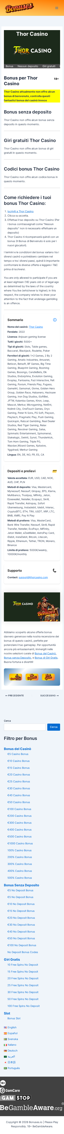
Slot (7, 1013)
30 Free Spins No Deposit (22, 992)
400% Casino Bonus (19, 870)
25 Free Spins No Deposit (22, 985)
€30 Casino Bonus (18, 788)
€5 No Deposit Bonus (20, 890)
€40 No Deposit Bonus (21, 931)
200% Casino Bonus (19, 857)
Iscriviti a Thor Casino (20, 211)
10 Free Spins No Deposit (22, 964)
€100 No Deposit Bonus (21, 945)
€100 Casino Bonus (19, 809)
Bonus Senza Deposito (21, 885)
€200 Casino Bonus (19, 815)
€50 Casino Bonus (18, 802)
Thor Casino (36, 326)
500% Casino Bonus (19, 877)
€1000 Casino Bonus (20, 843)
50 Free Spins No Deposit (22, 999)
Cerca (7, 720)
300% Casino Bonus (19, 864)
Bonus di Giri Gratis (46, 657)
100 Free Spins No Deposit (23, 1006)
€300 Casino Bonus (19, 822)
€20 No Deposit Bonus (21, 917)
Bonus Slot (13, 1018)
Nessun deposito (28, 66)
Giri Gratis (12, 959)
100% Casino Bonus (19, 850)
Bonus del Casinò (45, 653)
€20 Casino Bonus (18, 774)
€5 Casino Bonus (17, 754)
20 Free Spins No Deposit (22, 978)
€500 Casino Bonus (19, 836)
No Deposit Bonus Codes (22, 952)
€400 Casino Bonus (19, 829)
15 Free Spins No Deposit (22, 971)
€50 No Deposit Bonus (21, 938)
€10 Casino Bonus (18, 761)
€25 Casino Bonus (18, 781)
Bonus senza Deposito (17, 657)
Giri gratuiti (48, 66)
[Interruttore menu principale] (56, 8)
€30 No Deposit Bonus (21, 924)
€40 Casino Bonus (18, 795)
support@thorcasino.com (33, 577)
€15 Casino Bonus (18, 767)
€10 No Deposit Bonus (21, 904)
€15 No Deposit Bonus (21, 911)
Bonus (9, 66)
